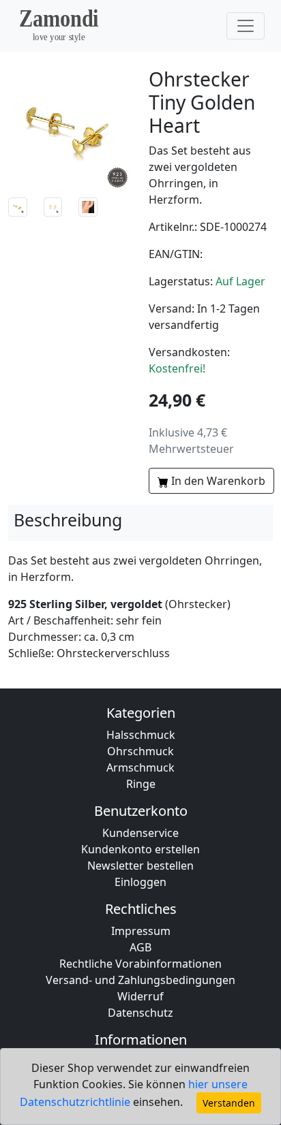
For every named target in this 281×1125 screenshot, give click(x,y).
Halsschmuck (140, 734)
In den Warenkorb (218, 480)
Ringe (141, 783)
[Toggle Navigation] (245, 25)
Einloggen (140, 881)
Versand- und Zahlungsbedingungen (140, 979)
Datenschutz (140, 1012)
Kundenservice (140, 832)
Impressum (141, 930)
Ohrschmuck (140, 751)
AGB (140, 947)
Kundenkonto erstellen (140, 849)
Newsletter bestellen (140, 865)
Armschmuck (140, 767)
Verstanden (229, 1102)
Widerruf (140, 996)
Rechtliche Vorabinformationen (140, 963)
